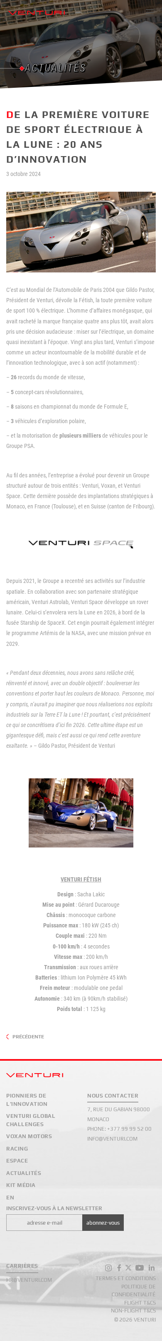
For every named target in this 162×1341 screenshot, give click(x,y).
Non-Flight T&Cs (133, 1310)
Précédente (28, 1037)
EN (10, 1197)
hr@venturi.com (29, 1280)
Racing (17, 1149)
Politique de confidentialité (134, 1290)
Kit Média (21, 1185)
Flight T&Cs (140, 1303)
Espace (17, 1161)
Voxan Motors (29, 1136)
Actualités (23, 1173)
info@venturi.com (112, 1139)
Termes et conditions (126, 1278)
